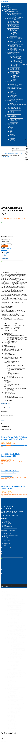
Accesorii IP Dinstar (14, 22)
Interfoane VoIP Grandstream (16, 118)
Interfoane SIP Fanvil (15, 119)
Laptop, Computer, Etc (12, 126)
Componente (10, 136)
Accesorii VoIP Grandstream (16, 17)
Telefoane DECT (17, 58)
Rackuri (11, 103)
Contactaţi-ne (7, 543)
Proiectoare (12, 135)
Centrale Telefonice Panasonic (14, 37)
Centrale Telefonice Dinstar (13, 18)
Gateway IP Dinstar (14, 21)
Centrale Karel (13, 29)
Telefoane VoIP (10, 53)
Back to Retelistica (5, 156)
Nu (9, 407)
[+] (11, 244)
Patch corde (12, 106)
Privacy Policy (7, 522)
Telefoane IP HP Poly (15, 69)
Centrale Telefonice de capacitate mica (16, 50)
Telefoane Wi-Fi (16, 57)
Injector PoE (12, 97)
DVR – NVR (13, 111)
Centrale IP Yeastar (14, 25)
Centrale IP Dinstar (14, 20)
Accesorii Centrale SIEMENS (17, 49)
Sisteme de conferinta (12, 123)
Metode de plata (7, 533)
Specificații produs (8, 253)
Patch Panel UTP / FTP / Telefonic (18, 104)
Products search (15, 148)
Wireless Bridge (13, 95)
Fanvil (14, 79)
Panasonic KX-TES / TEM (16, 38)
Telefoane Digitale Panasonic (16, 85)
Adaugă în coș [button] (4, 448)
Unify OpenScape (14, 48)
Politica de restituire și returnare (11, 535)
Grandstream (16, 76)
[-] (1, 244)
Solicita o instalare (8, 526)
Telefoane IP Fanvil (14, 71)
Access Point (13, 93)
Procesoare (12, 138)
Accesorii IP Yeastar (14, 26)
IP (13, 34)
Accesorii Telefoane (14, 73)
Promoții (6, 10)
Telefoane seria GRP (17, 61)
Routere (11, 91)
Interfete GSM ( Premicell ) (13, 87)
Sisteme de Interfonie (12, 116)
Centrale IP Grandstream (15, 14)
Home (2, 153)
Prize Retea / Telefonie (15, 107)
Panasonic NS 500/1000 (15, 41)
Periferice (12, 134)
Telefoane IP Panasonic (15, 72)
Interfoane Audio (14, 122)
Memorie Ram (13, 140)
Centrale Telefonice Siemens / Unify (15, 44)
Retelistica (9, 89)
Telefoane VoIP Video (15, 67)
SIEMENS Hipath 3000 (15, 46)
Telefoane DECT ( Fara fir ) (16, 84)
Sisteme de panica (11, 124)
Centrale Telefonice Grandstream (14, 13)
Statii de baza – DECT (18, 60)
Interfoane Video (13, 120)
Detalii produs (7, 252)
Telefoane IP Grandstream (16, 56)
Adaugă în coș (4, 245)
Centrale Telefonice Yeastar (13, 24)
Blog (5, 525)
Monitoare (12, 132)
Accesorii (12, 112)
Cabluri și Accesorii (11, 100)
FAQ (5, 545)
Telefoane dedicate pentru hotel (20, 64)
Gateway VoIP (13, 15)
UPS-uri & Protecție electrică (16, 99)
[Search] (12, 151)
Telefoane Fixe (10, 81)
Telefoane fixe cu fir (14, 83)
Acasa (5, 3)
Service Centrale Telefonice (10, 9)
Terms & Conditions (8, 524)
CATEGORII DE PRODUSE (11, 11)
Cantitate (4, 244)
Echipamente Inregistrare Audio (14, 88)
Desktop (12, 128)
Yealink (14, 77)
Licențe (11, 131)
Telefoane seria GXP (17, 63)
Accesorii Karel (13, 36)
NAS (11, 130)
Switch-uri (12, 92)
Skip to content (4, 1)
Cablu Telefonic (13, 101)
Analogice (15, 33)
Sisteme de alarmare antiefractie (14, 114)
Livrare (5, 6)
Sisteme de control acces (12, 115)
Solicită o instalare (8, 7)
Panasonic (15, 80)
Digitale (14, 32)
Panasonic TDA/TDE (15, 40)
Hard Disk (12, 139)
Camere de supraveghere (15, 110)
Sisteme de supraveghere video (14, 108)
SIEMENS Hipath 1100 (15, 45)
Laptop (11, 127)
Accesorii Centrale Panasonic (16, 42)
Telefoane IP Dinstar (14, 54)
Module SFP (13, 96)
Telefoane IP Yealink (14, 68)
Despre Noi (6, 5)
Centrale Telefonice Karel (13, 28)
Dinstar (14, 75)
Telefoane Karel (13, 30)
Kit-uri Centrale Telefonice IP (14, 52)
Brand (5, 255)
